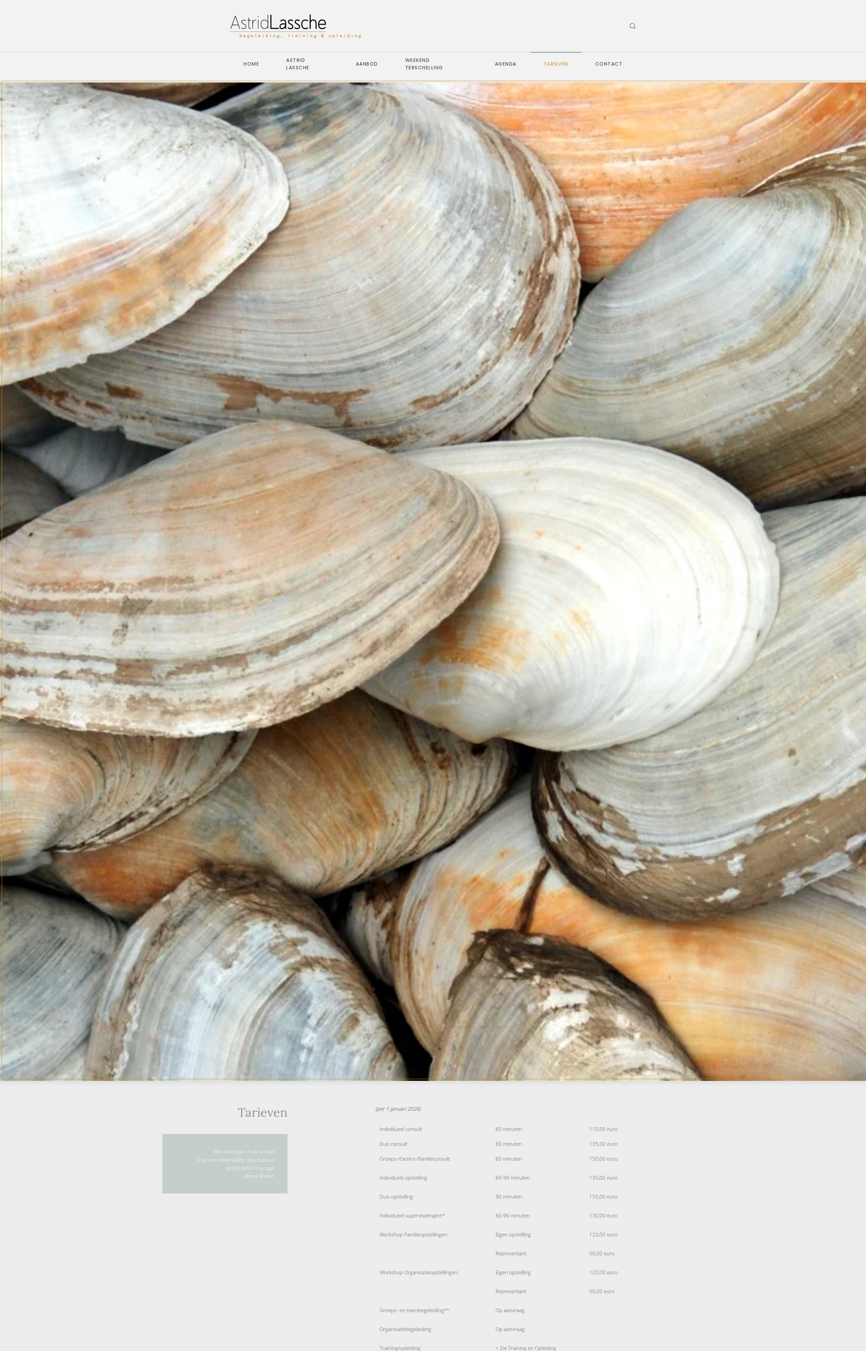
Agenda (506, 64)
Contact (609, 64)
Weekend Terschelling (424, 64)
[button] (632, 26)
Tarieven (556, 64)
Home (251, 64)
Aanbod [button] (367, 64)
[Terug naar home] (297, 26)
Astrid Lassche (298, 64)
